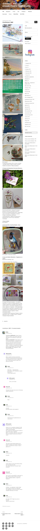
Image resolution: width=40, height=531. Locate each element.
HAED (26, 80)
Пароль (26, 32)
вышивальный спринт (28, 99)
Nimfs (10, 20)
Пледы (26, 120)
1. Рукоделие (27, 63)
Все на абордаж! (28, 97)
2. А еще (26, 65)
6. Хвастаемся (27, 73)
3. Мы (26, 67)
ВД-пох (26, 93)
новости (26, 116)
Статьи (10, 14)
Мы (18, 11)
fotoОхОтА (26, 78)
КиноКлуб (26, 109)
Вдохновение (27, 95)
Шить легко (27, 126)
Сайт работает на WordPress (22, 523)
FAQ (3, 11)
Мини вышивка (27, 110)
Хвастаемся (4, 14)
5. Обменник (27, 71)
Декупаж (26, 105)
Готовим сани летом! (28, 103)
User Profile (22, 14)
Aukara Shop (15, 14)
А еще (14, 11)
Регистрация (27, 41)
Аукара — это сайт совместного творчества (16, 4)
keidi (7, 404)
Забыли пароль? (28, 43)
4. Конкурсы (27, 69)
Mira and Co (27, 85)
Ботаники (26, 91)
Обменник (30, 11)
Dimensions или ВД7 (28, 76)
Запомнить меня (29, 36)
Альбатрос (6, 321)
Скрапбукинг (27, 122)
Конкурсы (23, 11)
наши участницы (28, 114)
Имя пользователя (28, 27)
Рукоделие (8, 11)
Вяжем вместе (27, 101)
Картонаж (26, 107)
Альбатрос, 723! (33, 138)
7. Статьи (26, 74)
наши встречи (27, 112)
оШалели (26, 118)
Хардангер (27, 124)
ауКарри (26, 89)
